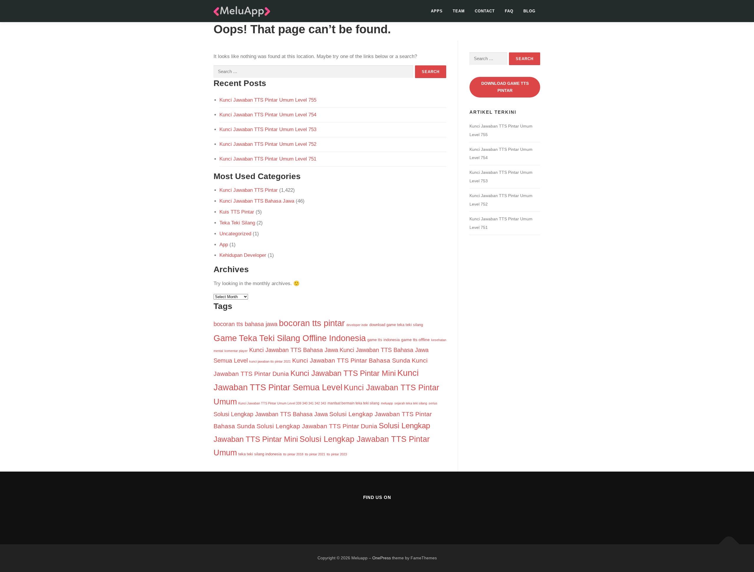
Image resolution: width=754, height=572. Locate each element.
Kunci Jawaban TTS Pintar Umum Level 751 (267, 159)
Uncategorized (235, 234)
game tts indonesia (383, 340)
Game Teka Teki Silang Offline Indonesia (290, 338)
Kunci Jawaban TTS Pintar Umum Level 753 (267, 129)
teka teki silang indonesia (260, 454)
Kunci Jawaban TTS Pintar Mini (343, 373)
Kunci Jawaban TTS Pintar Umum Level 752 (267, 144)
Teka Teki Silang (237, 223)
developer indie (357, 325)
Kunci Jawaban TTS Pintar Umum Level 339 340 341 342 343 (282, 403)
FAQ (509, 11)
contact (485, 11)
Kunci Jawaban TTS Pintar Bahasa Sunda (351, 360)
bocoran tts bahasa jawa (245, 324)
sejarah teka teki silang (410, 403)
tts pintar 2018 (293, 454)
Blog (529, 11)
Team (459, 11)
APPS (437, 11)
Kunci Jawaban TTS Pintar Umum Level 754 (267, 115)
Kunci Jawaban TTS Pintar (248, 190)
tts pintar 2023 (337, 454)
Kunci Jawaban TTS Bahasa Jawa (256, 201)
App (223, 244)
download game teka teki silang (396, 325)
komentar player (236, 351)
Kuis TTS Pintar (236, 212)
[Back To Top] (729, 544)
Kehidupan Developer (242, 255)
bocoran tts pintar (312, 323)
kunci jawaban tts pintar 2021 (270, 361)
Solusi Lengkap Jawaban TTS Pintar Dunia (317, 426)
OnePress (381, 558)
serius (433, 403)
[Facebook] (362, 513)
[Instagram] (377, 513)
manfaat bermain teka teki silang (353, 403)
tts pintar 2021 (315, 454)
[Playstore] (391, 513)
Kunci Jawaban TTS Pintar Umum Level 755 (267, 100)
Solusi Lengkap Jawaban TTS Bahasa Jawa (271, 414)
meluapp (387, 403)
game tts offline (415, 340)
